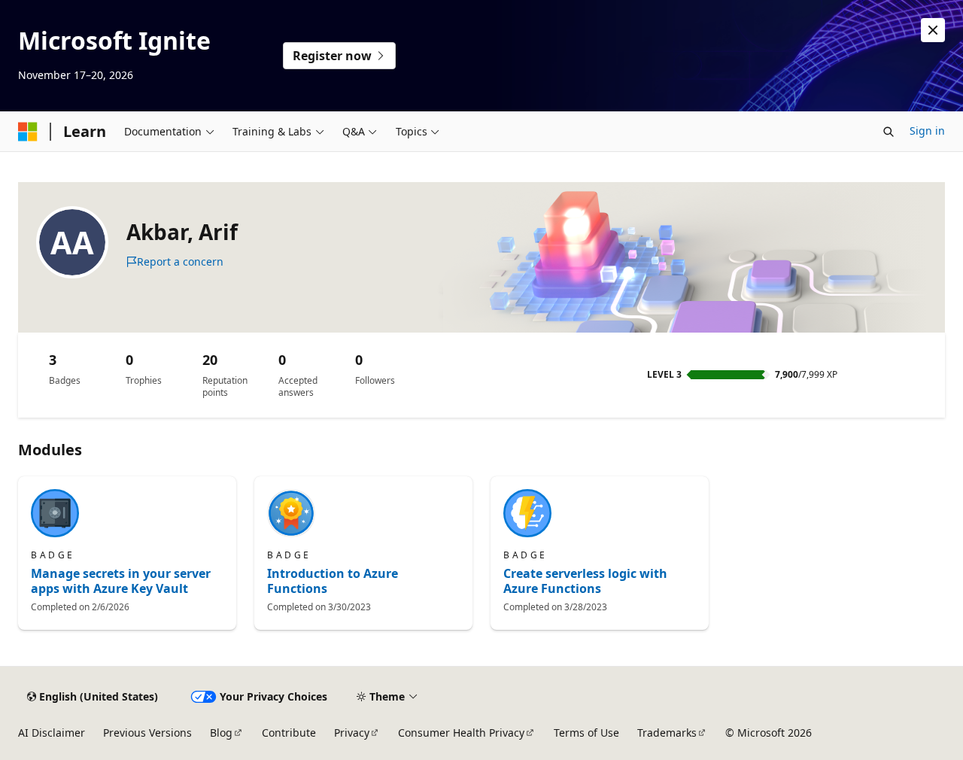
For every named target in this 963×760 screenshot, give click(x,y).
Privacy (351, 732)
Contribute (289, 732)
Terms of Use (586, 732)
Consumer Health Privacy (461, 732)
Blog (221, 732)
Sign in (927, 130)
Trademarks (667, 732)
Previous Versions (147, 732)
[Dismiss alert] (933, 30)
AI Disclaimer (51, 732)
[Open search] (888, 131)
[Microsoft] (28, 131)
